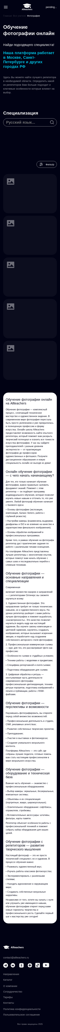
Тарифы (8, 997)
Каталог (7, 979)
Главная (7, 16)
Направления (11, 974)
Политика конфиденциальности (21, 1009)
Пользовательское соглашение (21, 1014)
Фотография (33, 16)
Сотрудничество (12, 991)
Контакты (8, 1002)
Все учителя (19, 16)
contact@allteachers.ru (16, 957)
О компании (10, 986)
